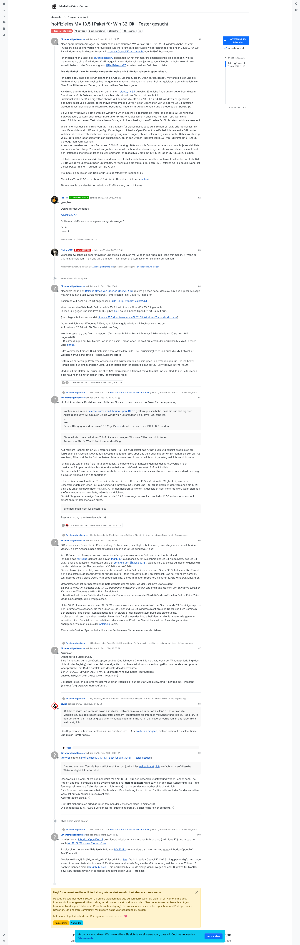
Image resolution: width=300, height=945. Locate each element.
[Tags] (4, 22)
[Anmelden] (296, 3)
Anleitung (104, 623)
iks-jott (64, 197)
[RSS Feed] (140, 31)
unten (144, 179)
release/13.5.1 (127, 91)
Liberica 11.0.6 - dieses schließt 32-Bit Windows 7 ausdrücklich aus (137, 317)
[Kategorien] (4, 10)
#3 (199, 250)
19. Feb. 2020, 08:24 (107, 753)
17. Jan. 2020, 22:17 (106, 39)
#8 (199, 704)
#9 (199, 753)
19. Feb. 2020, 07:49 (89, 704)
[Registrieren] (296, 10)
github (70, 344)
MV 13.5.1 (120, 849)
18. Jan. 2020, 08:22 (111, 197)
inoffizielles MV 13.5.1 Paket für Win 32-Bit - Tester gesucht (116, 757)
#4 (199, 286)
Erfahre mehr (86, 938)
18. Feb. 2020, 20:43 (107, 397)
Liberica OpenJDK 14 (90, 839)
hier (116, 310)
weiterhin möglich (146, 731)
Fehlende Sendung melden (147, 267)
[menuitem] (296, 3)
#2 (199, 197)
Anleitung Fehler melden (103, 267)
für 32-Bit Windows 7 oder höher (86, 843)
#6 (199, 540)
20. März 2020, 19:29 (107, 834)
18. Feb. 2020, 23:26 (107, 540)
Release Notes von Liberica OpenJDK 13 (109, 290)
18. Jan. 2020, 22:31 (112, 250)
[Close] (196, 892)
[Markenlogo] (54, 6)
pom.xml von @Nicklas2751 (130, 562)
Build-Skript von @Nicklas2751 (129, 300)
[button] (4, 934)
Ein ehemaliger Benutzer (73, 39)
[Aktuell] (4, 16)
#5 (199, 397)
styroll (64, 704)
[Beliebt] (4, 28)
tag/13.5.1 (116, 558)
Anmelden (76, 923)
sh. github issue (97, 867)
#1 (200, 39)
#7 (199, 648)
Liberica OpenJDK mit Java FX (126, 51)
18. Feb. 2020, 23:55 (107, 648)
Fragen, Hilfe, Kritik (63, 31)
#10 (199, 834)
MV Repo (82, 558)
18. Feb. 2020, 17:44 (107, 286)
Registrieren (61, 923)
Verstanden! (213, 936)
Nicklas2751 (67, 250)
